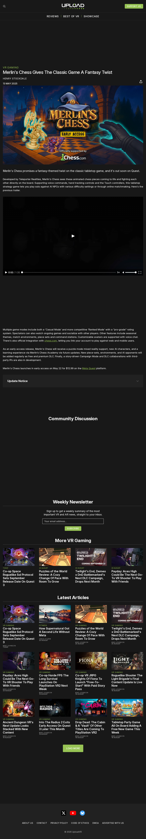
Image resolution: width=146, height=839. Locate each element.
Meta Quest (89, 368)
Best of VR (71, 16)
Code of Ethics (80, 823)
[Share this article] (141, 81)
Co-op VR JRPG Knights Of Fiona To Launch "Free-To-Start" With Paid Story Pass (90, 682)
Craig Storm (45, 639)
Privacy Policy (59, 823)
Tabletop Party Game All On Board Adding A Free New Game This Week (126, 727)
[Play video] (73, 236)
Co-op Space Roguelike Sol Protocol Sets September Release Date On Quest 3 (18, 578)
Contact (42, 823)
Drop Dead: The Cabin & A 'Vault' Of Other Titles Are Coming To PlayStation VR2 (90, 727)
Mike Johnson (9, 645)
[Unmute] (123, 272)
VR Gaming (11, 67)
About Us (27, 823)
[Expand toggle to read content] (138, 381)
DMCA (96, 823)
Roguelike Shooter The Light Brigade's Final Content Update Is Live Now (126, 680)
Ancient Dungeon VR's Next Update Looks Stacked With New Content (18, 727)
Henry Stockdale (15, 78)
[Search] (4, 6)
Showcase (91, 16)
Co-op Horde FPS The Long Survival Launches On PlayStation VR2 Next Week (54, 682)
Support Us (134, 6)
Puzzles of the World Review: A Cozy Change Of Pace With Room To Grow (53, 576)
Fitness (43, 625)
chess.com (50, 340)
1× (118, 272)
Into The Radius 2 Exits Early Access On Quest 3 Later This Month (54, 726)
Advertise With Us (113, 823)
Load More (73, 748)
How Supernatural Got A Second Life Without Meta (54, 632)
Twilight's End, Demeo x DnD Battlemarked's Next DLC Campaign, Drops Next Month (90, 576)
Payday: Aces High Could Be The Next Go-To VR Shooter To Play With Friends (127, 576)
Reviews (53, 16)
